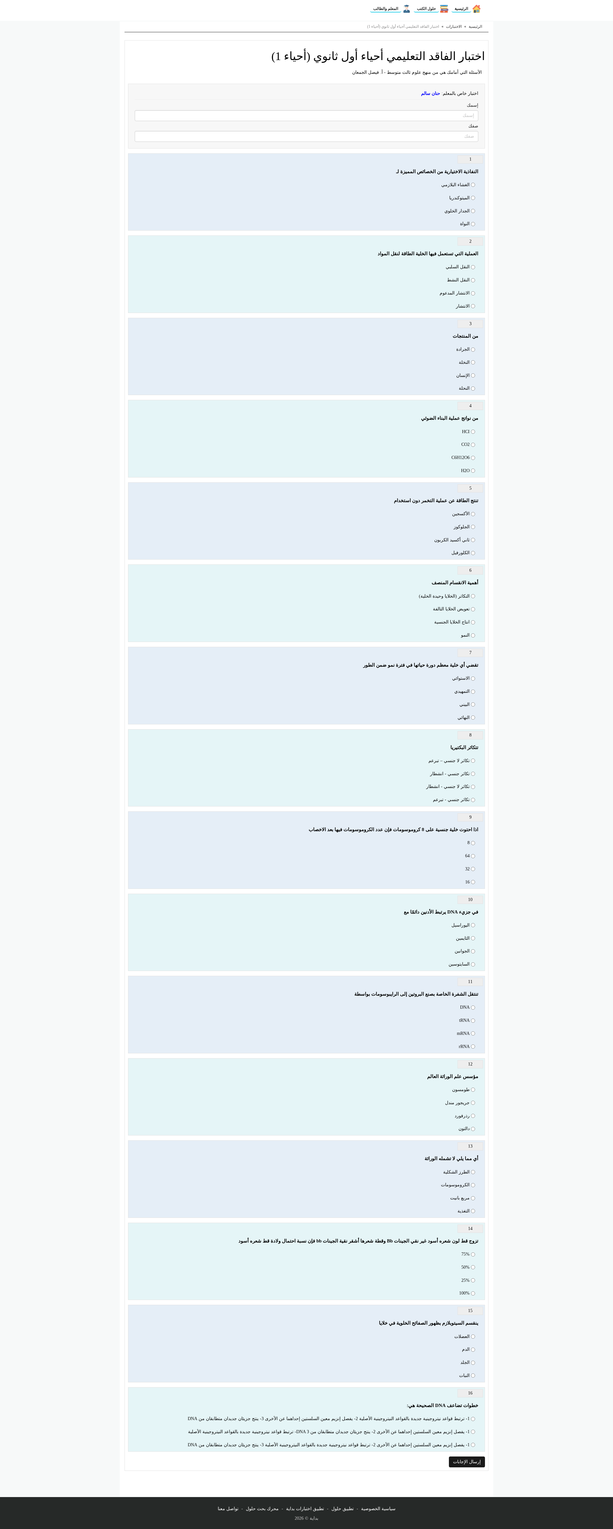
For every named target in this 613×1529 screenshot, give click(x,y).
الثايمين (463, 938)
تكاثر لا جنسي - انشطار (448, 786)
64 (467, 855)
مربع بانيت (460, 1198)
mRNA (463, 1033)
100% (464, 1293)
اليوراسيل (460, 925)
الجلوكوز (462, 526)
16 (467, 882)
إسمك (472, 105)
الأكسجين (461, 513)
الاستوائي (461, 678)
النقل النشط (458, 280)
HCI (466, 431)
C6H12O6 (460, 457)
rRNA (464, 1046)
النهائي (464, 717)
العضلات (462, 1336)
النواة (465, 223)
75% (465, 1254)
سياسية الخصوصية (378, 1508)
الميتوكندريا (459, 197)
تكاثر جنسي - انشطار (450, 773)
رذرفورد (462, 1115)
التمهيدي (462, 691)
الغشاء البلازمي (455, 184)
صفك (473, 126)
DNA (465, 1007)
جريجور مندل (457, 1102)
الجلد (465, 1362)
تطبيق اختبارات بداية (305, 1508)
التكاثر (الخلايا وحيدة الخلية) (444, 596)
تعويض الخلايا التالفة (451, 609)
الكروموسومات (455, 1184)
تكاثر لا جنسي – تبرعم (449, 760)
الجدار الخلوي (457, 211)
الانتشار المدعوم (455, 293)
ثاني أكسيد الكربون (452, 540)
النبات (464, 1375)
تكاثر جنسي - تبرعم (451, 799)
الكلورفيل (460, 552)
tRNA (464, 1020)
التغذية (464, 1211)
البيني (464, 704)
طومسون (461, 1089)
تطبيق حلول (342, 1508)
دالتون (464, 1128)
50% (465, 1267)
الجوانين (462, 951)
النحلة (464, 388)
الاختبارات (454, 26)
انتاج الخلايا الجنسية (452, 622)
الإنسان (463, 375)
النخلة (464, 362)
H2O (465, 470)
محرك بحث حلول (262, 1508)
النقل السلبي (458, 266)
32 (467, 869)
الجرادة (463, 349)
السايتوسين (459, 964)
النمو (465, 635)
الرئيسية (461, 8)
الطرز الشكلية (456, 1172)
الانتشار (463, 306)
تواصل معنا (228, 1508)
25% (465, 1280)
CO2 (465, 444)
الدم (466, 1349)
